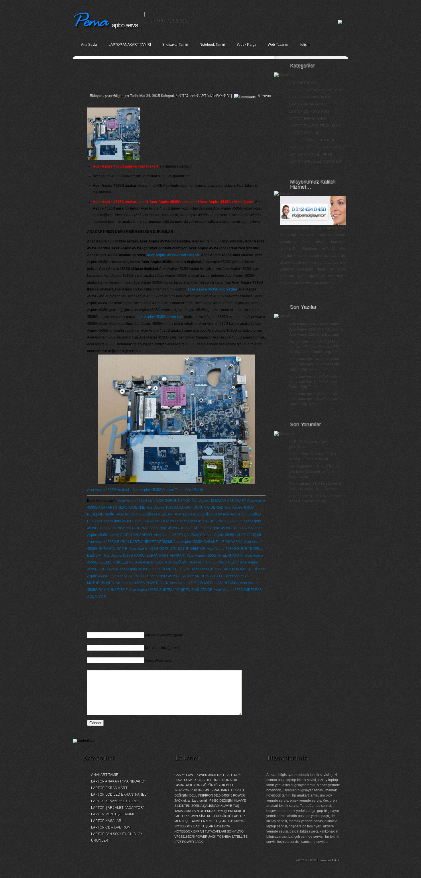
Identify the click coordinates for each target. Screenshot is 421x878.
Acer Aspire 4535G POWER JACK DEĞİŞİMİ (204, 583)
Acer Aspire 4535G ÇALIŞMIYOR (179, 535)
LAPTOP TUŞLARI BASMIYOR (223, 821)
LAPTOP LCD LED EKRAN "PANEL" (317, 147)
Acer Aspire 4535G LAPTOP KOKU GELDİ (224, 569)
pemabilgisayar (117, 95)
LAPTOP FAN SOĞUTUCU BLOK (315, 126)
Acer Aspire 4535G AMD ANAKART (219, 501)
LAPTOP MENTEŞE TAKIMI (310, 154)
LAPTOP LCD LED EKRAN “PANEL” (119, 795)
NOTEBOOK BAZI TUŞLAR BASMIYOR (202, 826)
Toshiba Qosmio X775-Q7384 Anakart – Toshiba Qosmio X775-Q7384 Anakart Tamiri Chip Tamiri (315, 347)
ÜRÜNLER (99, 841)
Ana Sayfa (89, 45)
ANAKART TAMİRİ (303, 83)
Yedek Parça (246, 45)
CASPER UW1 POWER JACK (195, 775)
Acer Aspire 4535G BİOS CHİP (198, 514)
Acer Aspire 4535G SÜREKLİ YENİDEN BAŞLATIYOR (171, 590)
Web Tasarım (278, 45)
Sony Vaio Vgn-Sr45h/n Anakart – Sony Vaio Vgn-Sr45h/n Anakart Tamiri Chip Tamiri (315, 399)
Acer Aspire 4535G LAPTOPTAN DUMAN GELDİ (187, 576)
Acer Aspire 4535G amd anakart (173, 255)
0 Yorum (264, 95)
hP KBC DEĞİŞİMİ (220, 800)
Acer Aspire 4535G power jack (159, 317)
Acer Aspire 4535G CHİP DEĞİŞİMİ (233, 535)
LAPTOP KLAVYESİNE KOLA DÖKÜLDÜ (202, 816)
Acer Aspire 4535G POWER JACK (142, 583)
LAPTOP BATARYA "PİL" (308, 104)
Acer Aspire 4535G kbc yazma (212, 289)
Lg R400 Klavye (301, 442)
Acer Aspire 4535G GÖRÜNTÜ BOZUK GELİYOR (167, 549)
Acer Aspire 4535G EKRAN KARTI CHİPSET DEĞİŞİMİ (129, 542)
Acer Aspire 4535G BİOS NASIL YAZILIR (211, 521)
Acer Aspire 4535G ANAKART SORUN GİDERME (185, 507)
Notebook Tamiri (212, 45)
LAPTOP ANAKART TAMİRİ (130, 45)
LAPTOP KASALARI (304, 133)
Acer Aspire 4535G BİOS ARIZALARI (145, 514)
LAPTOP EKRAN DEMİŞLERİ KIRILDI (218, 811)
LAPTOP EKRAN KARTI (307, 119)
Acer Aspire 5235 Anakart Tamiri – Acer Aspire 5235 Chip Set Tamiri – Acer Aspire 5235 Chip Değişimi (316, 329)
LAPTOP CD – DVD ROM (309, 111)
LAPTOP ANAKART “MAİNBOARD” (118, 781)
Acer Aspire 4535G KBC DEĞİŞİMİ (161, 562)
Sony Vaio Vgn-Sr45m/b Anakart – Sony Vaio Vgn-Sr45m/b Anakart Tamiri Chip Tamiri (315, 364)
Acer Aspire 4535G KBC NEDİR (214, 562)
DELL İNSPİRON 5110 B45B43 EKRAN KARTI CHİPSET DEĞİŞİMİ (209, 790)
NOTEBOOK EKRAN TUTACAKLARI (200, 831)
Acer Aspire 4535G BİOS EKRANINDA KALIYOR (140, 521)
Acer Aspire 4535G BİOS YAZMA (227, 528)
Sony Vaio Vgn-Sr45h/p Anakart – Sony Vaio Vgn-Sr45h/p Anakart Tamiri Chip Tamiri (315, 382)
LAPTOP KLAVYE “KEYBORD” (115, 801)
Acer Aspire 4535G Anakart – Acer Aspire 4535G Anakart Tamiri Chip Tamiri (145, 490)
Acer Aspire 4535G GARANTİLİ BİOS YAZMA (208, 542)
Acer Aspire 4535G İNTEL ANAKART (215, 556)
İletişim (305, 45)
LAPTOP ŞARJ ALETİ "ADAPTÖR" (315, 162)
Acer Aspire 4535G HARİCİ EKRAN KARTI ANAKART (145, 556)
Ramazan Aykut (328, 860)
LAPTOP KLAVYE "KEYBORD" (313, 140)
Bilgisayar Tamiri (175, 45)
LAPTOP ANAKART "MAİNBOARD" (203, 95)
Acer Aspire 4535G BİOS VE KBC (175, 528)
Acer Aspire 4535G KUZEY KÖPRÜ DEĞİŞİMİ (154, 569)
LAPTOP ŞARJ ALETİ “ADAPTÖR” (117, 808)
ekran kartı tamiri (195, 800)
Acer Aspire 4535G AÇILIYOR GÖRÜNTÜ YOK (154, 501)
